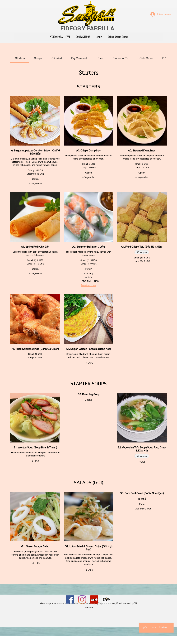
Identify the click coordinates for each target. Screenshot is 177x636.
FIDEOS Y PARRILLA (87, 28)
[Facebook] (70, 599)
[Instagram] (82, 599)
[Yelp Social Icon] (94, 599)
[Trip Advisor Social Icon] (106, 599)
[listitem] (35, 183)
